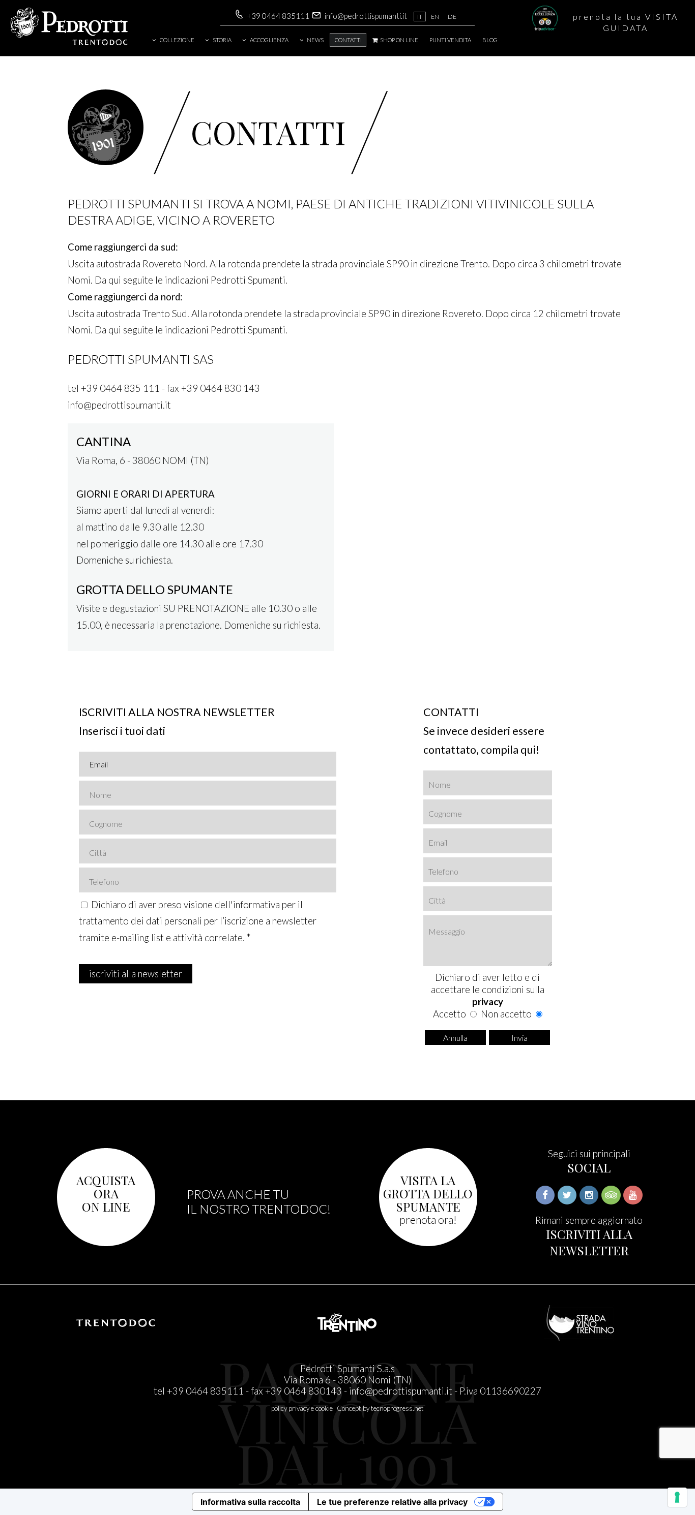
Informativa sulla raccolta (250, 1502)
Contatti (348, 40)
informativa (256, 904)
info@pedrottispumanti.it (366, 15)
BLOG (490, 40)
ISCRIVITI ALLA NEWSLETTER (589, 1242)
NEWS (315, 40)
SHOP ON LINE (398, 40)
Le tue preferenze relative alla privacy (392, 1502)
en (435, 16)
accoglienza (269, 40)
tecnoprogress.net (397, 1408)
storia (222, 40)
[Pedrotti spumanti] (69, 43)
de (452, 16)
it (419, 16)
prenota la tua (625, 22)
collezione (177, 40)
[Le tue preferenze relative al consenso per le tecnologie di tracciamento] (677, 1497)
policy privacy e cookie (302, 1408)
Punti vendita (450, 40)
